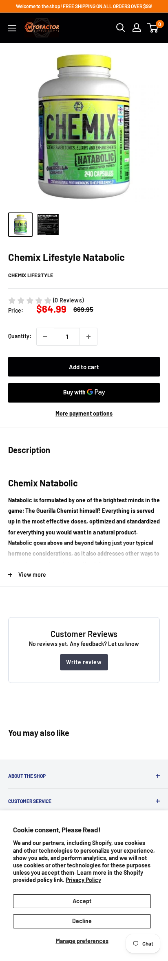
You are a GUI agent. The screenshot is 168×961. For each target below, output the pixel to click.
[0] (153, 28)
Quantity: (19, 336)
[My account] (137, 27)
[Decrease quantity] (45, 336)
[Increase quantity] (88, 336)
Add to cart (84, 366)
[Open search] (120, 27)
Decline (82, 920)
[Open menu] (12, 28)
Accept (82, 901)
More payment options (84, 413)
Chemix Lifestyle (30, 275)
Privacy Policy (83, 879)
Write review (84, 662)
